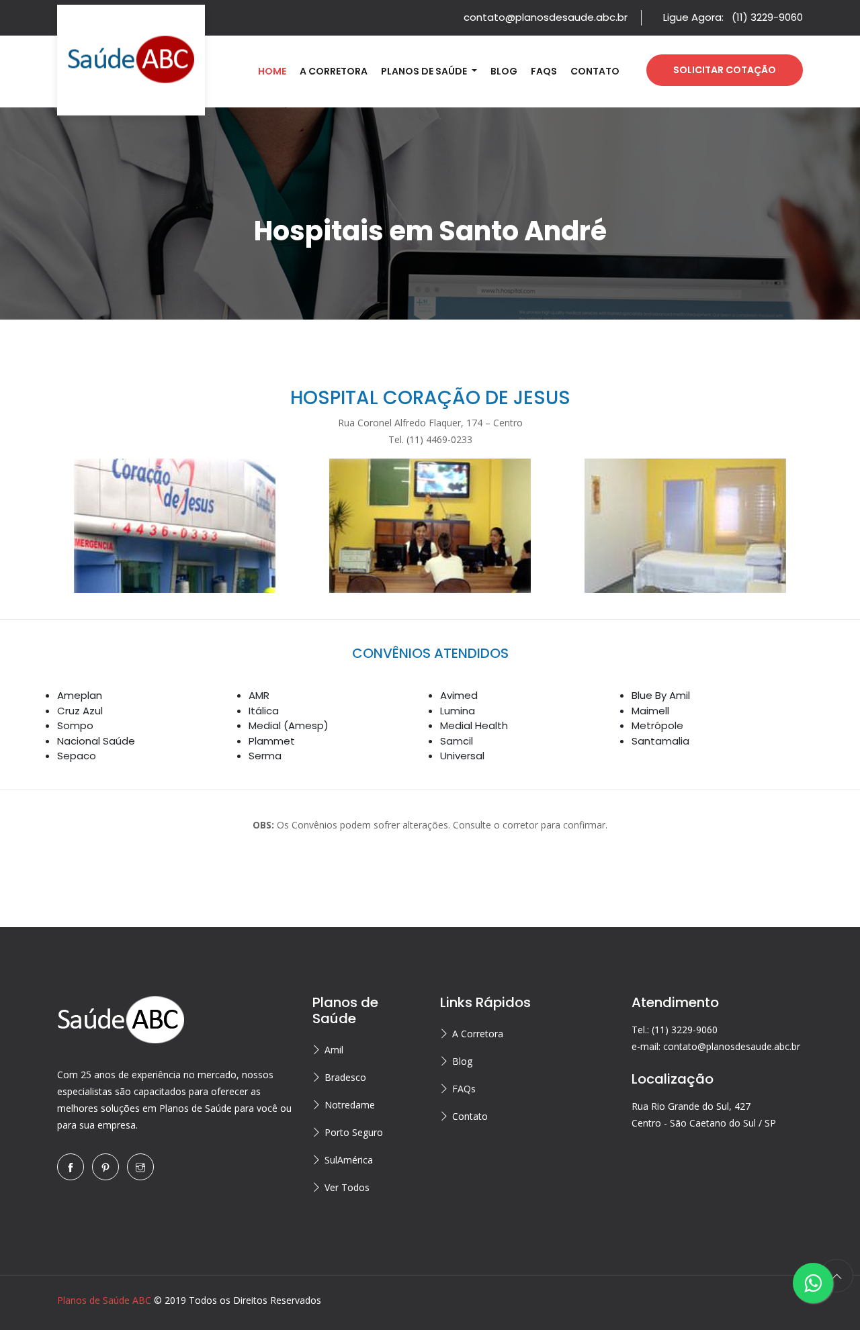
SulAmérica (349, 1159)
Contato (594, 71)
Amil (334, 1049)
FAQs (544, 71)
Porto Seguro (354, 1132)
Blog (503, 71)
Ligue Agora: (733, 17)
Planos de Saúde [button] (425, 71)
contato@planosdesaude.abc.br (546, 17)
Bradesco (345, 1077)
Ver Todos (347, 1187)
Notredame (350, 1104)
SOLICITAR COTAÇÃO (724, 70)
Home (272, 71)
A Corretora (334, 71)
